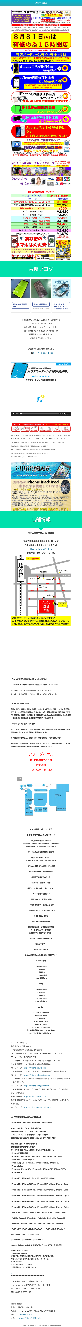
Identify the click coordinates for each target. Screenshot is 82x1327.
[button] (41, 399)
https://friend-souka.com (35, 1068)
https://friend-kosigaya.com (36, 1086)
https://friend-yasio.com (35, 1096)
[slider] (39, 413)
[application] (41, 399)
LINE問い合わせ (41, 3)
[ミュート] (65, 414)
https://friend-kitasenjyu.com (37, 1075)
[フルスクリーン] (68, 414)
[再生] (14, 414)
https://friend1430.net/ (30, 1318)
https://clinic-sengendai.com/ (37, 1107)
